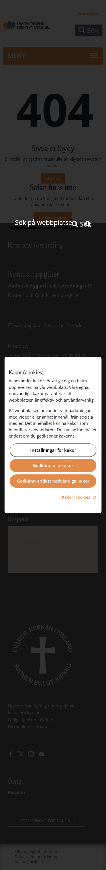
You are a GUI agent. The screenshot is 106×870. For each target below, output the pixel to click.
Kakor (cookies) (79, 497)
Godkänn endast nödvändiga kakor (53, 481)
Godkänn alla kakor (53, 465)
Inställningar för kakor (53, 450)
